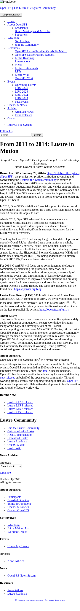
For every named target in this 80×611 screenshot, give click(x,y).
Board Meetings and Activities (32, 31)
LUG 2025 (21, 91)
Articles (12, 108)
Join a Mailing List (18, 528)
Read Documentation (19, 434)
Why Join (13, 37)
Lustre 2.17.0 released (20, 402)
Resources (13, 48)
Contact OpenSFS (18, 510)
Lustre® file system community (38, 179)
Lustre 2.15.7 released (20, 408)
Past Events (21, 101)
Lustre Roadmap (24, 58)
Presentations (22, 61)
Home (11, 21)
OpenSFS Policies (18, 507)
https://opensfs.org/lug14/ (54, 309)
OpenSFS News (17, 105)
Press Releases (23, 115)
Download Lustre (17, 438)
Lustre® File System (19, 124)
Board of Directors (18, 500)
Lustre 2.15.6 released (20, 412)
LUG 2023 (21, 98)
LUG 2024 (21, 94)
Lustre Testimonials (26, 68)
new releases (7, 377)
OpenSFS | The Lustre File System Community (28, 8)
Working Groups (17, 531)
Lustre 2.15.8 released (20, 405)
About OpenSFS (17, 24)
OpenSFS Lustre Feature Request (34, 54)
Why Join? (13, 525)
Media (18, 64)
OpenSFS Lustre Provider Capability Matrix (41, 51)
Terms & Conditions (19, 503)
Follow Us (6, 131)
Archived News (24, 111)
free (45, 370)
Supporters (21, 34)
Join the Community (27, 44)
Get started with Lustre (20, 431)
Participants (14, 496)
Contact (12, 118)
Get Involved (22, 41)
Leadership (21, 27)
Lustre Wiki (22, 74)
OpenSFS (73, 380)
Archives (5, 462)
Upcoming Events (25, 84)
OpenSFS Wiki (24, 78)
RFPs (18, 71)
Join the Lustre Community (23, 428)
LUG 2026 (21, 88)
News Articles (15, 561)
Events (11, 81)
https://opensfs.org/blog (27, 289)
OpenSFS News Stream (21, 575)
